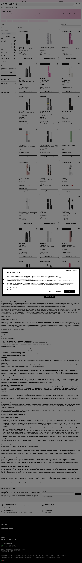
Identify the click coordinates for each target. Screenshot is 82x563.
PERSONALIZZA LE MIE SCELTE (55, 291)
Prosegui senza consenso (71, 270)
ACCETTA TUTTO (69, 291)
